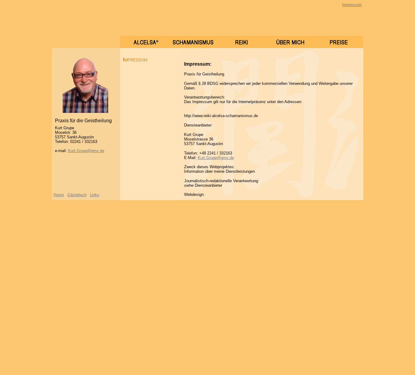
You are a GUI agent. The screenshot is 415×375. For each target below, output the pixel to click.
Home (58, 195)
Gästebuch (77, 195)
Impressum (352, 4)
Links (94, 195)
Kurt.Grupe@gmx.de (86, 150)
